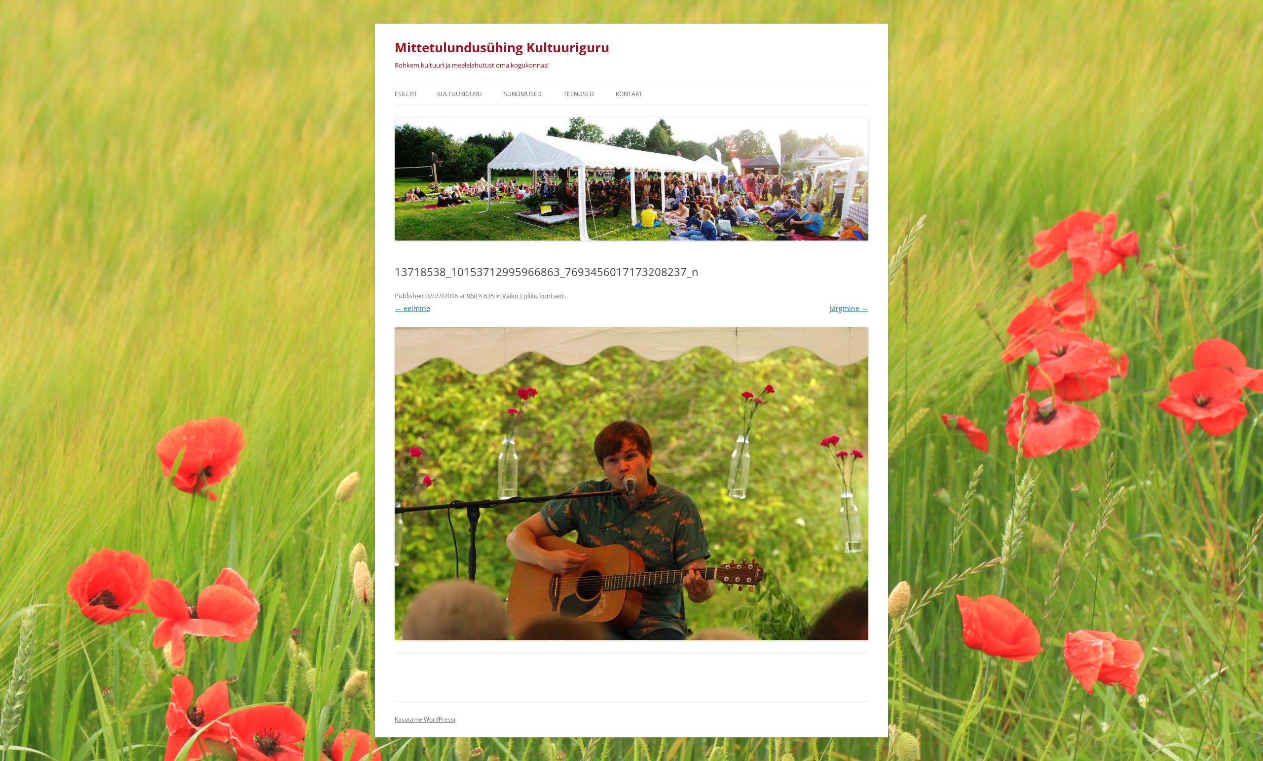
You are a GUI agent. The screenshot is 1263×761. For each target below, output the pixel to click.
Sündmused (523, 94)
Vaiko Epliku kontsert (533, 295)
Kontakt (629, 94)
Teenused (578, 94)
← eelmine (412, 308)
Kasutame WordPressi (425, 719)
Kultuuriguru (459, 94)
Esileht (406, 94)
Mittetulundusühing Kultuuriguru (502, 47)
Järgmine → (849, 308)
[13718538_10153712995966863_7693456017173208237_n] (631, 483)
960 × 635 (480, 295)
